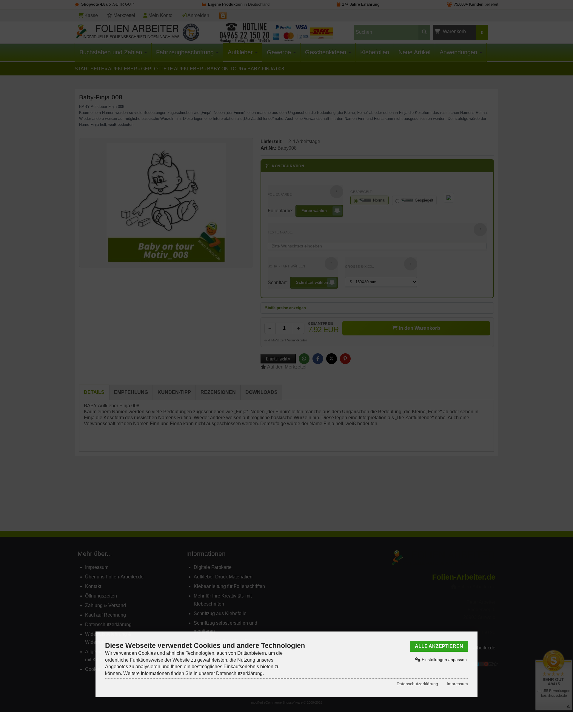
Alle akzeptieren (439, 646)
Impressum (457, 683)
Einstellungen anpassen (443, 659)
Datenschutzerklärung (417, 683)
